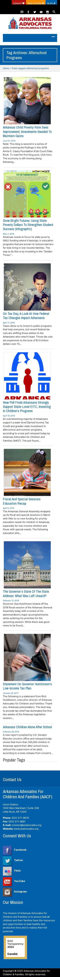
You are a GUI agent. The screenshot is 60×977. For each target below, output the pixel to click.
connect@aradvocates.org (26, 825)
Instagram (20, 891)
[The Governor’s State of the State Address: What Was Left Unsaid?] (27, 565)
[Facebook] (28, 10)
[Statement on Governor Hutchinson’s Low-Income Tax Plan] (27, 657)
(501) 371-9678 (20, 817)
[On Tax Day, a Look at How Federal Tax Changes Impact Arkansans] (27, 287)
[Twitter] (35, 10)
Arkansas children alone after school (27, 727)
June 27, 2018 (9, 141)
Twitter (18, 860)
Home (6, 68)
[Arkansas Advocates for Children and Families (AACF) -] (30, 23)
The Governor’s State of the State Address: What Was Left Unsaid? (26, 593)
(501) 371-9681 (16, 821)
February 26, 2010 (11, 731)
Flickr (17, 870)
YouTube (19, 881)
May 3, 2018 (8, 234)
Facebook (20, 849)
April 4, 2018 (8, 508)
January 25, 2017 (10, 693)
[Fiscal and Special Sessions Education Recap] (27, 472)
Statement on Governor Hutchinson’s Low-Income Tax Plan (27, 686)
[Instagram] (47, 10)
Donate (17, 3)
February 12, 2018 (11, 600)
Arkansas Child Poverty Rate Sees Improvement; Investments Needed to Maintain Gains (27, 131)
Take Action (35, 3)
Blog (50, 3)
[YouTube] (41, 10)
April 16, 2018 (9, 415)
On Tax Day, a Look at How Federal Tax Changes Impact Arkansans (26, 315)
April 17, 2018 (9, 322)
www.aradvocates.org (26, 828)
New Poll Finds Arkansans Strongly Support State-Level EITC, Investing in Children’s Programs (27, 406)
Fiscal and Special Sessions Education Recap (21, 501)
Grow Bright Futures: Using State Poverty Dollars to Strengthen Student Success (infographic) (28, 224)
